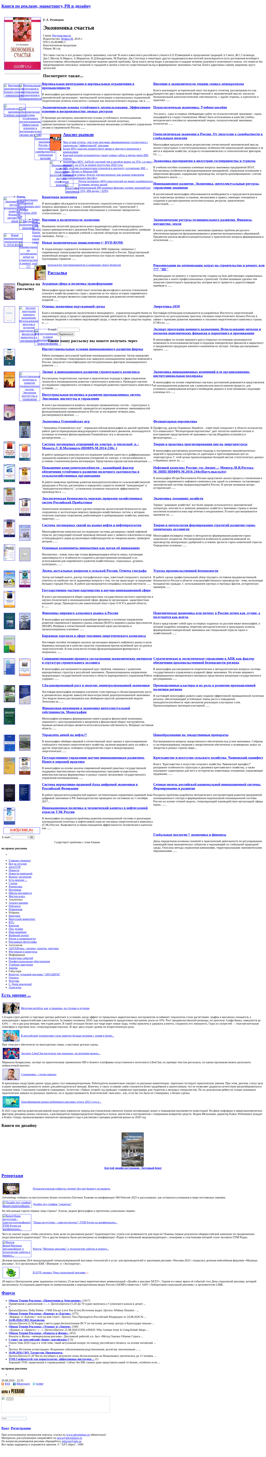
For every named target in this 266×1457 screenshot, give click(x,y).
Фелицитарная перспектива (175, 421)
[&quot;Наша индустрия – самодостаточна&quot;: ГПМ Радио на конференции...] (17, 1228)
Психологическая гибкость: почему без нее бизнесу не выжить (71, 1188)
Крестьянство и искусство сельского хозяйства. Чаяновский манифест (208, 758)
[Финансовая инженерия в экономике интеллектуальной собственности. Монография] (25, 703)
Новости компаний (20, 873)
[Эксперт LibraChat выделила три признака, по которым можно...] (11, 1059)
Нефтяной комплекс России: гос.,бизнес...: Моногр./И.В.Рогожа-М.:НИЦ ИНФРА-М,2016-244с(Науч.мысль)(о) (203, 469)
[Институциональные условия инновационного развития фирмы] (47, 343)
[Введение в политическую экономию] (28, 227)
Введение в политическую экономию (71, 220)
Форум (8, 1292)
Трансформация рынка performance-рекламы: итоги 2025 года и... (61, 1101)
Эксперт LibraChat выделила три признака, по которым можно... (60, 1053)
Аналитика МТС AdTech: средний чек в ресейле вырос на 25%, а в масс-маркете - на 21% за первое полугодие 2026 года (108, 163)
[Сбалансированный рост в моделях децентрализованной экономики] (9, 701)
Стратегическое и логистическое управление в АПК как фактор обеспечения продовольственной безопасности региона (203, 660)
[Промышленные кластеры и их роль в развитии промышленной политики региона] (25, 675)
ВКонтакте (23, 1383)
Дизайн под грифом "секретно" (52, 1204)
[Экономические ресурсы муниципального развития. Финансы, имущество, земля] (14, 221)
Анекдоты (15, 987)
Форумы (14, 980)
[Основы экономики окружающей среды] (9, 321)
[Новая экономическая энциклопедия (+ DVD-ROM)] (13, 244)
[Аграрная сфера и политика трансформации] (40, 278)
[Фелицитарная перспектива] (9, 419)
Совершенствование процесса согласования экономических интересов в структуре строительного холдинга (97, 660)
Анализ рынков (78, 134)
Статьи (13, 883)
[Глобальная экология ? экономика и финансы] (9, 823)
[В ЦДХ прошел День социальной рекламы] (11, 1278)
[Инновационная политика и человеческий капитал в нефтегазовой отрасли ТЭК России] (25, 799)
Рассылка (57, 272)
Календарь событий (21, 958)
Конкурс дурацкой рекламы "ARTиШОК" (35, 974)
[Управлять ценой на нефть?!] (9, 750)
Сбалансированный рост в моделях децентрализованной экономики (96, 685)
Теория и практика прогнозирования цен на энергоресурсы (200, 444)
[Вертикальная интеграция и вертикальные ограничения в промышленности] (30, 98)
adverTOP (15, 867)
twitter (39, 1383)
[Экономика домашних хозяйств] (9, 503)
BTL (11, 922)
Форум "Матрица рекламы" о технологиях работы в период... (71, 1248)
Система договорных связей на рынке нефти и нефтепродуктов (91, 525)
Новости (14, 870)
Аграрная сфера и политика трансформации (77, 283)
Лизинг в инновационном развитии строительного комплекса (91, 372)
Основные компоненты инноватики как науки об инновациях (91, 548)
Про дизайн (16, 928)
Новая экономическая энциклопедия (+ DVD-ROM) (82, 242)
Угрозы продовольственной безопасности (185, 571)
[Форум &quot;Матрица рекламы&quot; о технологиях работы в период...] (17, 1255)
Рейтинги (15, 906)
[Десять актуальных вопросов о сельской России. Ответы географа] (9, 586)
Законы (13, 967)
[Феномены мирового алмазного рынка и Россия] (9, 628)
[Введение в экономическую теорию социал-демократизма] (13, 95)
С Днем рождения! (20, 984)
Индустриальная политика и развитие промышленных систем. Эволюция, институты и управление (91, 396)
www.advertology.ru (78, 1434)
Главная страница (20, 860)
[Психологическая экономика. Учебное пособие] (14, 115)
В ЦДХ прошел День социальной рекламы (59, 1272)
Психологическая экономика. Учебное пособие (190, 107)
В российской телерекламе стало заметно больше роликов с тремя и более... (67, 1035)
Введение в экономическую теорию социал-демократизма (198, 84)
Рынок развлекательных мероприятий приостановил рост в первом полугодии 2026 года (29, 206)
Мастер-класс (17, 896)
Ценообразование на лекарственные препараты (191, 735)
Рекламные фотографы (23, 941)
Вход (5, 1428)
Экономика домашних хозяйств (178, 498)
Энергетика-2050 (166, 306)
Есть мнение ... (18, 880)
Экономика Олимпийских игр (66, 421)
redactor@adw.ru (71, 1441)
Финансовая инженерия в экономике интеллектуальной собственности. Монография (86, 710)
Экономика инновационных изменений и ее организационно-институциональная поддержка (201, 374)
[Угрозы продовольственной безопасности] (25, 560)
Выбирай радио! (19, 935)
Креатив (14, 925)
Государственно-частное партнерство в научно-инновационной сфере (96, 590)
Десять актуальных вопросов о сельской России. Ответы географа (94, 571)
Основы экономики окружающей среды (73, 306)
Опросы (14, 977)
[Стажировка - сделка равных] (11, 1079)
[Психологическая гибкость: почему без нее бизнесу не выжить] (11, 1194)
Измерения (15, 909)
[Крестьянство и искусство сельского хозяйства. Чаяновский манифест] (25, 749)
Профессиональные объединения (29, 961)
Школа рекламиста (20, 893)
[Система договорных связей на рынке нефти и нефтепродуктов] (25, 539)
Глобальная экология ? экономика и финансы (189, 835)
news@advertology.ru (69, 1437)
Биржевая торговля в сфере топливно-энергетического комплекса (94, 636)
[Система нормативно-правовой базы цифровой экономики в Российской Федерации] (9, 800)
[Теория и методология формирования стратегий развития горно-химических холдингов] (9, 536)
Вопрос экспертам (20, 876)
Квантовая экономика (59, 197)
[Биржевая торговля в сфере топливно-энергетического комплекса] (25, 628)
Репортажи (15, 886)
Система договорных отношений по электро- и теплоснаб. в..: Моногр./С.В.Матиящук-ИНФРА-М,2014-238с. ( (90, 446)
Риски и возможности (22, 938)
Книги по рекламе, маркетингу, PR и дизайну (46, 6)
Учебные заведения (21, 964)
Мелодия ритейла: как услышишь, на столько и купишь (55, 1008)
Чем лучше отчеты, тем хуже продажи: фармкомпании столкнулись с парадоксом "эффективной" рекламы (105, 144)
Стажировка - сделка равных (38, 1074)
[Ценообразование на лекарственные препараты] (9, 723)
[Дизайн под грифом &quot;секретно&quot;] (17, 1205)
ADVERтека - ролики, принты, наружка (34, 948)
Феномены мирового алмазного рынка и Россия (80, 613)
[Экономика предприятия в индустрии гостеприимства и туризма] (55, 149)
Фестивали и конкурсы (23, 951)
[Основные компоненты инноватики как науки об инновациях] (9, 559)
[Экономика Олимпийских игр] (25, 436)
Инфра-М (67, 38)
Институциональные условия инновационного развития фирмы (92, 349)
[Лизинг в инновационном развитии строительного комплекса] (9, 386)
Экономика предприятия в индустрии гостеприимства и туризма (204, 161)
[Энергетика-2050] (9, 298)
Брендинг (15, 915)
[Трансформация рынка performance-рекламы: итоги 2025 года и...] (11, 1107)
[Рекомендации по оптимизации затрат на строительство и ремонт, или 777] (28, 266)
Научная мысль (61, 35)
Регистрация (21, 1428)
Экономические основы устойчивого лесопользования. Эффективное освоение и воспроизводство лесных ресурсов (96, 109)
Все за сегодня (18, 863)
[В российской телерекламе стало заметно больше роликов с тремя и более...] (11, 1041)
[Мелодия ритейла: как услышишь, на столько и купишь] (11, 1013)
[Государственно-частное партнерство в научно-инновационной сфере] (25, 586)
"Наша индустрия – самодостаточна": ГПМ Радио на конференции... (75, 1222)
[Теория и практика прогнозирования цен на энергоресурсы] (9, 457)
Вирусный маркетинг (22, 919)
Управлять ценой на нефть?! (64, 735)
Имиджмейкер (18, 932)
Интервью (15, 889)
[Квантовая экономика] (72, 191)
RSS (7, 1383)
